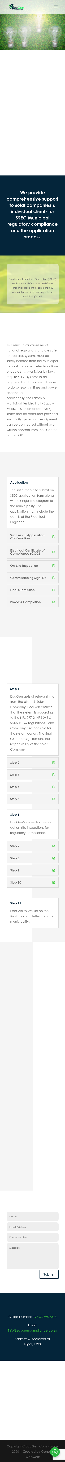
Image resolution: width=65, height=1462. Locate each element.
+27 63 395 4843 (45, 1317)
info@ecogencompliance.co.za (32, 1330)
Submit (49, 1274)
